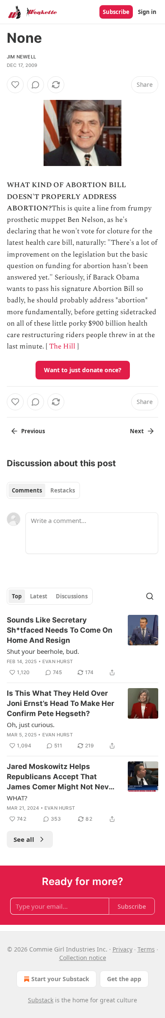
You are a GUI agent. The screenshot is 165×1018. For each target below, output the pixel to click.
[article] (82, 646)
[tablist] (43, 490)
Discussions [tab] (72, 596)
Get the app (124, 979)
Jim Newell (21, 57)
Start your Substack (60, 979)
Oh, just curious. (31, 724)
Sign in (147, 12)
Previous (33, 431)
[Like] (15, 84)
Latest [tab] (38, 596)
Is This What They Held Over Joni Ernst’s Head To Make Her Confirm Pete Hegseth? (60, 703)
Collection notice (82, 958)
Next (137, 431)
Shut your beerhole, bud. (43, 651)
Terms (146, 949)
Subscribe (116, 12)
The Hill (62, 346)
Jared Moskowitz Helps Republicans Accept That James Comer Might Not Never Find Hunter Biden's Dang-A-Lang (61, 777)
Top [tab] (17, 596)
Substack (40, 1000)
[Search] (149, 596)
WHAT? (17, 798)
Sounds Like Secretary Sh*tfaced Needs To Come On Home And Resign (60, 630)
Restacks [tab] (62, 490)
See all (24, 839)
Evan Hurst (57, 661)
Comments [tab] (27, 490)
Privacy (122, 949)
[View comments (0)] (35, 84)
